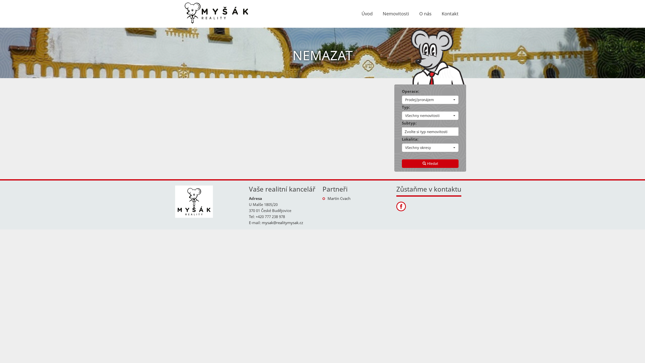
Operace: (410, 91)
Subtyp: (409, 123)
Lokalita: (410, 139)
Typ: (406, 107)
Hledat (432, 163)
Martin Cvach (339, 198)
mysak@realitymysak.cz (282, 222)
